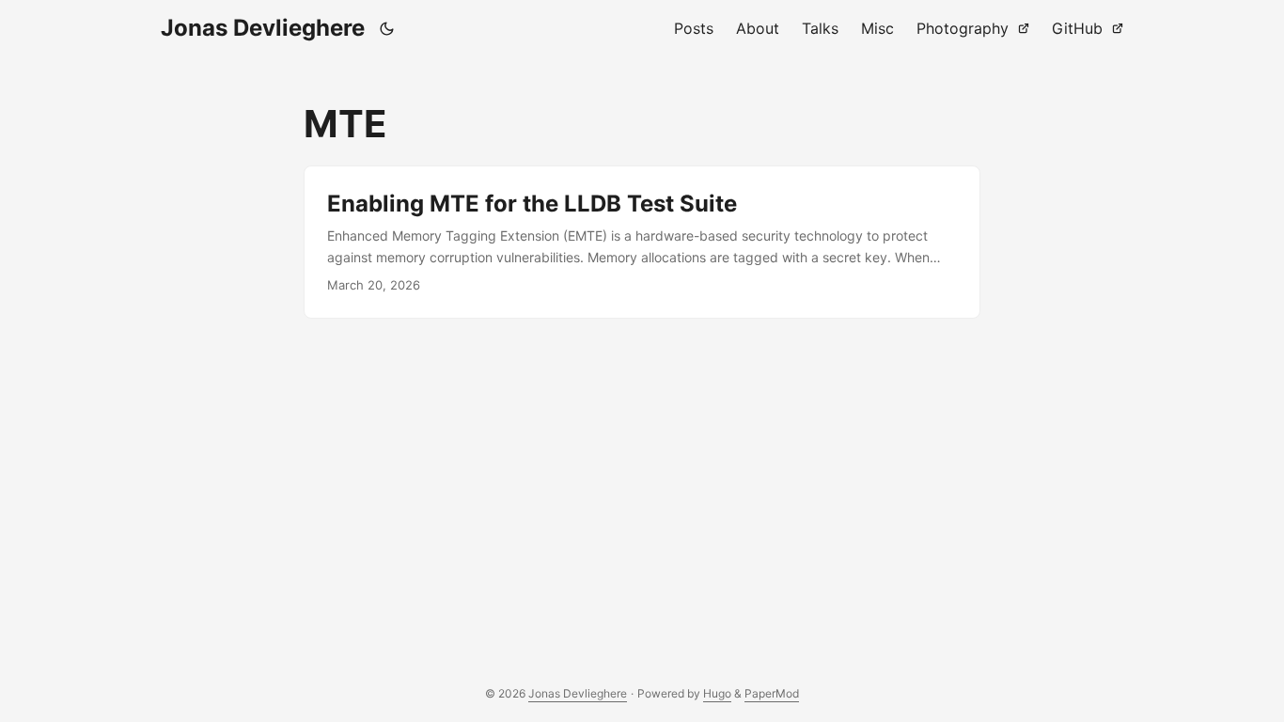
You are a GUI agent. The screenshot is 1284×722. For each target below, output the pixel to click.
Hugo (717, 693)
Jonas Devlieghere (263, 27)
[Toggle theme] (387, 28)
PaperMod (771, 693)
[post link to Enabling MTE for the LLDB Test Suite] (642, 242)
